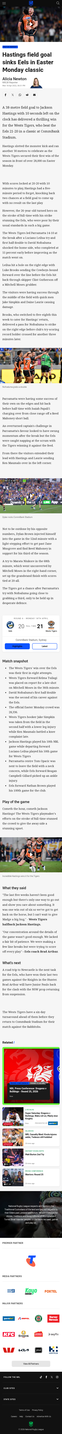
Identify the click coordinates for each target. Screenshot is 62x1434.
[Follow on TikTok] (41, 1377)
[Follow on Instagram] (57, 1377)
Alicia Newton (14, 78)
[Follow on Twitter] (52, 1377)
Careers (14, 1416)
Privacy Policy (37, 1410)
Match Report (10, 47)
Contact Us (29, 1416)
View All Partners (31, 1363)
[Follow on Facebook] (46, 1377)
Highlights (17, 646)
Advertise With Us (44, 1416)
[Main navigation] (4, 3)
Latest (45, 646)
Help (21, 1416)
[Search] (58, 3)
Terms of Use (24, 1410)
